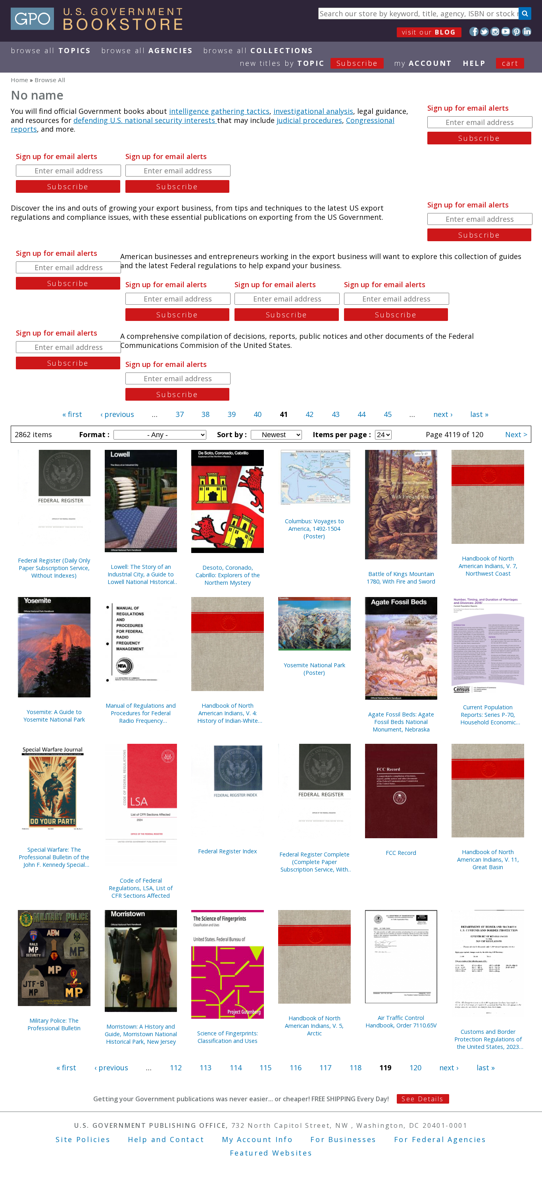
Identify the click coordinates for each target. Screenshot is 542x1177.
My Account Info (257, 1139)
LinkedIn (526, 31)
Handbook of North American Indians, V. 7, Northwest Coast (488, 566)
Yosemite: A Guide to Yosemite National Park (54, 715)
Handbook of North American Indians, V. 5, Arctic (314, 1025)
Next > (516, 434)
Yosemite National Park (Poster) (314, 668)
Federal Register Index (227, 851)
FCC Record (401, 852)
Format (93, 434)
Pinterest (516, 31)
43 (336, 414)
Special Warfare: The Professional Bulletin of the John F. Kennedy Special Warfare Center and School (54, 857)
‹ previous (117, 414)
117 (325, 1067)
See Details (423, 1098)
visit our (429, 32)
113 (205, 1067)
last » (479, 414)
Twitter (484, 31)
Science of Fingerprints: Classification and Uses (227, 1037)
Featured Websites (271, 1153)
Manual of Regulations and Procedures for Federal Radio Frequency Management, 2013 (141, 713)
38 (205, 414)
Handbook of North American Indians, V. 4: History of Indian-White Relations (227, 713)
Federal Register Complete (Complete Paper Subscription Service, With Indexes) (314, 862)
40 (257, 414)
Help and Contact (166, 1139)
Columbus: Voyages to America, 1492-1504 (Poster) (314, 528)
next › (442, 414)
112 (176, 1067)
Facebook (474, 31)
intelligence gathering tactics (219, 111)
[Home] (100, 27)
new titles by (309, 63)
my (423, 63)
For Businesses (343, 1139)
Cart (510, 63)
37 (180, 414)
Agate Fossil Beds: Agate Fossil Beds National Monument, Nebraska (401, 721)
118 (355, 1067)
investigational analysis (313, 111)
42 (309, 414)
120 (415, 1067)
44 (361, 414)
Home (19, 80)
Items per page (341, 434)
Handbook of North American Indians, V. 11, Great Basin (488, 859)
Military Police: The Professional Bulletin (54, 1024)
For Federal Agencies (440, 1139)
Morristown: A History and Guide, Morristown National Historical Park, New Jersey (141, 1034)
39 (232, 414)
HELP (474, 63)
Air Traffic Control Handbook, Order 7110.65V (401, 1021)
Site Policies (83, 1139)
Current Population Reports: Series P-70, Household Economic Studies (488, 714)
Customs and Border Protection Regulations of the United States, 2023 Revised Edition (488, 1039)
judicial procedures (309, 120)
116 (296, 1067)
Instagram (495, 31)
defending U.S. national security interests (145, 120)
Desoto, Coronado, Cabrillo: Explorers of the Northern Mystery (228, 575)
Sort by (231, 434)
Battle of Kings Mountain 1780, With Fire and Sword (401, 577)
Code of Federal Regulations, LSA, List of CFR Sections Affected (141, 888)
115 (265, 1067)
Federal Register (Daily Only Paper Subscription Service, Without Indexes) (54, 568)
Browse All (51, 50)
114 (236, 1067)
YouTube (505, 31)
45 (388, 414)
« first (72, 414)
